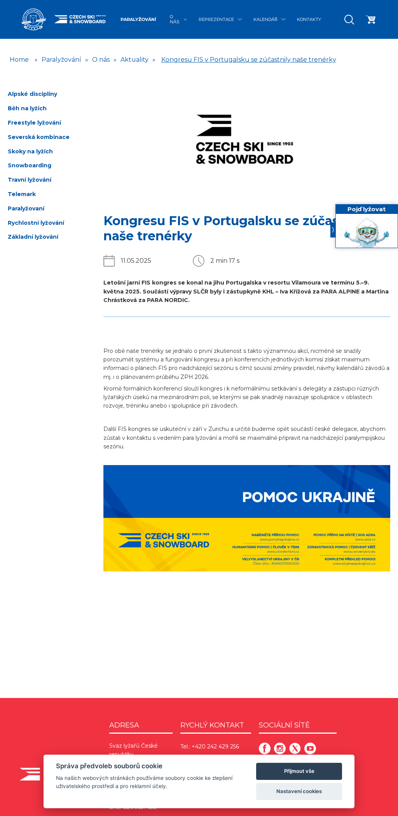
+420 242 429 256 (215, 746)
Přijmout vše (299, 771)
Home (19, 59)
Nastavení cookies (299, 791)
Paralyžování (138, 19)
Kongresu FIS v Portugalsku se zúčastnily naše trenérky (248, 59)
